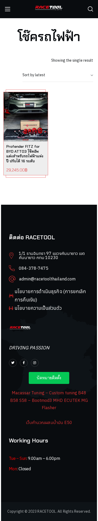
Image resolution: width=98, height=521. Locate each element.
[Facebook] (24, 363)
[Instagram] (35, 363)
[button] (90, 9)
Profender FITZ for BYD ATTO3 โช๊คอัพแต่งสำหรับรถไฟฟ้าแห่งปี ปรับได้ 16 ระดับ (24, 154)
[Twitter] (13, 363)
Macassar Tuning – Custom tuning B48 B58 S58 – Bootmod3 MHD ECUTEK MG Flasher (49, 400)
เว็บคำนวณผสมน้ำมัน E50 (49, 422)
